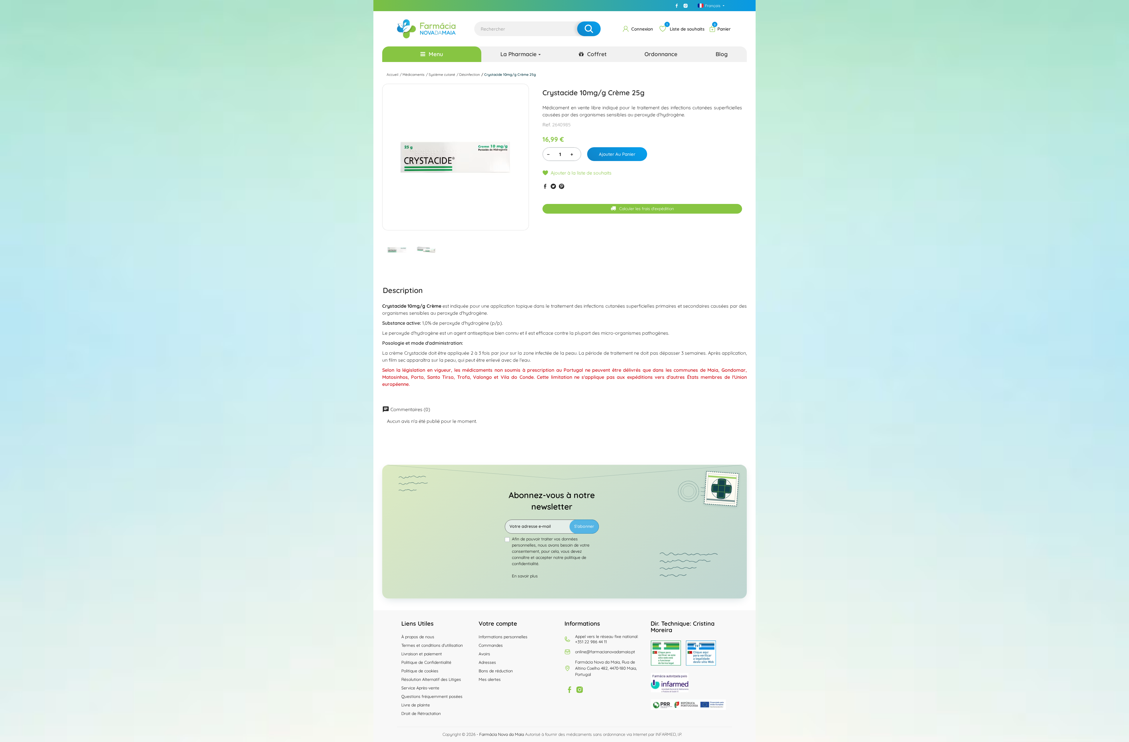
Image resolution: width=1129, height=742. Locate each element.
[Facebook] (676, 5)
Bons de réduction (496, 671)
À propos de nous (417, 636)
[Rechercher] (589, 28)
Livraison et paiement (421, 653)
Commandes (491, 645)
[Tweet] (553, 186)
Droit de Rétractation (421, 713)
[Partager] (545, 186)
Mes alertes (490, 679)
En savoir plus (525, 576)
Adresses (487, 662)
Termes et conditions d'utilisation (432, 645)
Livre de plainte (415, 705)
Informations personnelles (503, 636)
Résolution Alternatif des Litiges (431, 679)
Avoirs (484, 653)
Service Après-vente (420, 688)
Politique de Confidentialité (426, 662)
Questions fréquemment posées (431, 696)
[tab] (402, 290)
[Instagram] (685, 5)
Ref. (546, 125)
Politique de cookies (419, 671)
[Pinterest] (561, 186)
